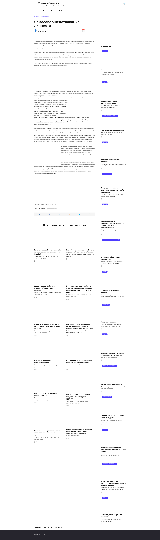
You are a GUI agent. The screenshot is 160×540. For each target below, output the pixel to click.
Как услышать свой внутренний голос (109, 102)
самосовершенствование (68, 117)
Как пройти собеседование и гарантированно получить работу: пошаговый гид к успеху (79, 326)
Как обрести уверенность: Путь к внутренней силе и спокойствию (80, 251)
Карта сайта (47, 527)
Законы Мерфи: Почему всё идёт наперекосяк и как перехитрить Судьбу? (47, 252)
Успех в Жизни (48, 3)
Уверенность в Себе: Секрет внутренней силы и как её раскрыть (45, 288)
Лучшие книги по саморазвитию (61, 168)
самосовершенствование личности (46, 204)
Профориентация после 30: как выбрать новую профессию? (79, 361)
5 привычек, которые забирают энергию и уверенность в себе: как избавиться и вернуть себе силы (79, 289)
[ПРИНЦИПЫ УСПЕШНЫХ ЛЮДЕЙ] (113, 253)
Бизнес (53, 11)
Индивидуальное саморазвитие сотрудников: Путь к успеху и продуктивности (112, 224)
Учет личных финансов (110, 70)
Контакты (58, 527)
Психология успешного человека (110, 291)
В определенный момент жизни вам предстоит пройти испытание (113, 190)
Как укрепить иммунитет (111, 322)
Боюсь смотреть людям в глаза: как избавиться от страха (79, 430)
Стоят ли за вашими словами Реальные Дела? (112, 417)
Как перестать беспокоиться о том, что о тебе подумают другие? (79, 397)
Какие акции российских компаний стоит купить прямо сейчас (113, 449)
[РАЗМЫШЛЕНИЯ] (113, 184)
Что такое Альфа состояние (112, 130)
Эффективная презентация (112, 384)
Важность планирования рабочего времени (44, 361)
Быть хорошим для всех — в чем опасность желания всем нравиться (47, 433)
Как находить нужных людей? (113, 353)
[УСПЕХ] (113, 98)
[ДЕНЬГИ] (113, 66)
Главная (38, 11)
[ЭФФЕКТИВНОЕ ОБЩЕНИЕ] (113, 381)
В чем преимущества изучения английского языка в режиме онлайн (113, 483)
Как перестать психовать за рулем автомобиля (45, 394)
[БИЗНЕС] (113, 156)
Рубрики (62, 11)
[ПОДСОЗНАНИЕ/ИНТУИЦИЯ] (113, 127)
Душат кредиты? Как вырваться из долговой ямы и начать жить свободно (47, 326)
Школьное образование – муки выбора (111, 258)
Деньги (46, 11)
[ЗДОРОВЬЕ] (113, 318)
